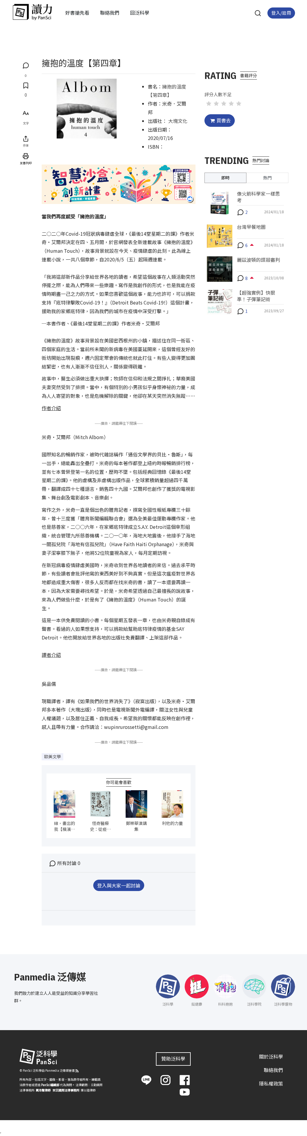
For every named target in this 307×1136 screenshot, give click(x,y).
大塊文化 (177, 120)
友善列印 (26, 163)
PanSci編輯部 (50, 1084)
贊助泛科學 (173, 1058)
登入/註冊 (281, 13)
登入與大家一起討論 (118, 885)
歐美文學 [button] (52, 756)
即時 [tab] (225, 178)
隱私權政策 (271, 1083)
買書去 (223, 120)
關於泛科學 (271, 1056)
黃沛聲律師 (43, 1090)
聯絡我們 (109, 12)
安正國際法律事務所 (65, 1090)
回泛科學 (139, 12)
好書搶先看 (77, 12)
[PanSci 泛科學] (32, 12)
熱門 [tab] (267, 178)
